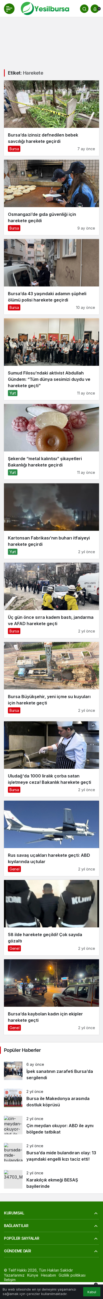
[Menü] (9, 8)
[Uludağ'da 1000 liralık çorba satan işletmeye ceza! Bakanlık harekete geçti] (51, 759)
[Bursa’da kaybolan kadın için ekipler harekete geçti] (51, 997)
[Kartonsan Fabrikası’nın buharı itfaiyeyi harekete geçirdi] (51, 521)
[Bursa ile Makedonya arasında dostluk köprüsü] (51, 1098)
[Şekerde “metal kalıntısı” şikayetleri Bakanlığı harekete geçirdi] (51, 441)
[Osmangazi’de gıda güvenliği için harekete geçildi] (51, 197)
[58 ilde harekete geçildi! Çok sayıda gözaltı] (51, 917)
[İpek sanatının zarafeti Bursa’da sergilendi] (51, 1071)
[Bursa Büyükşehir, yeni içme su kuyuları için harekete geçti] (51, 679)
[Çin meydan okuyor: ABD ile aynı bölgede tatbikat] (51, 1125)
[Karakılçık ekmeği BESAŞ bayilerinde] (51, 1179)
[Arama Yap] (84, 8)
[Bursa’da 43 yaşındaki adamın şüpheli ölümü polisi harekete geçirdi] (51, 276)
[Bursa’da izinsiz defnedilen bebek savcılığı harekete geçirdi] (51, 118)
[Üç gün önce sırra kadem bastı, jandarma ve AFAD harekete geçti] (51, 600)
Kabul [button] (91, 1292)
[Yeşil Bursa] (44, 8)
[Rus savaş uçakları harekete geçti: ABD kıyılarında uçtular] (51, 838)
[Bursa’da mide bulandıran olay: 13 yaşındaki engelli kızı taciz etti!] (51, 1152)
